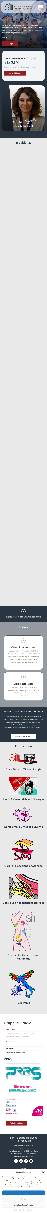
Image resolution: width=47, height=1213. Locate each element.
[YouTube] (31, 1161)
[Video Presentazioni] (24, 641)
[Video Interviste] (24, 677)
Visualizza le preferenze (23, 1205)
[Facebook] (16, 1161)
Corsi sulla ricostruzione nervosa (23, 902)
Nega (23, 1199)
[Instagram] (26, 1161)
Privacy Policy (27, 1210)
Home (24, 1165)
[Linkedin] (21, 1161)
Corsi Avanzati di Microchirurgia (23, 799)
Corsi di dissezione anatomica (23, 866)
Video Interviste (23, 683)
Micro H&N (11, 1029)
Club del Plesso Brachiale (16, 1053)
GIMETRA (10, 1048)
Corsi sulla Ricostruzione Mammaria (23, 957)
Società (23, 1168)
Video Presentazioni (23, 647)
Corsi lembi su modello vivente (23, 826)
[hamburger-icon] (40, 6)
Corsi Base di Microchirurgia (23, 769)
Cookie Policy (18, 1210)
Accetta (23, 1193)
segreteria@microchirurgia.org (23, 1157)
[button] (44, 1172)
